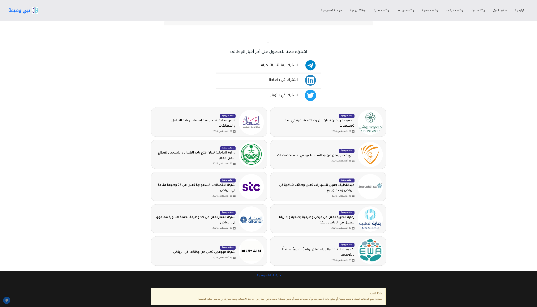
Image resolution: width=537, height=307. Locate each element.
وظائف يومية (357, 10)
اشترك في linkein (283, 80)
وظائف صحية (430, 10)
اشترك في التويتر (284, 96)
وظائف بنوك (478, 10)
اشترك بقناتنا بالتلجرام (279, 66)
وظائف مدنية (381, 10)
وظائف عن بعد (405, 10)
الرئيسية (519, 10)
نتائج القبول (500, 10)
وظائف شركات (454, 10)
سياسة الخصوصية (331, 10)
